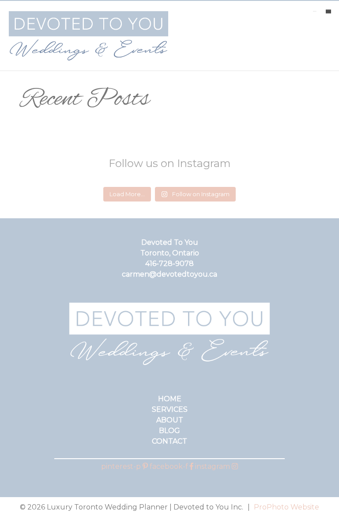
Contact (169, 441)
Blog (169, 430)
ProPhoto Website (286, 507)
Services (170, 409)
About (169, 420)
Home (169, 399)
